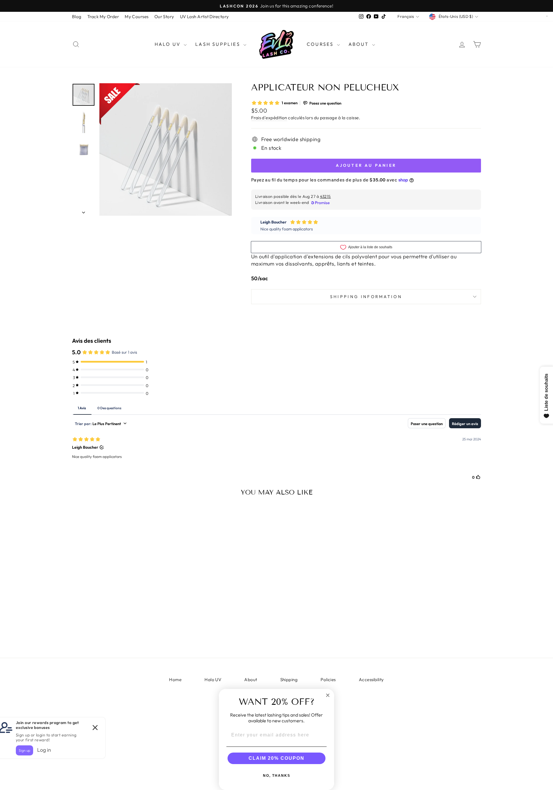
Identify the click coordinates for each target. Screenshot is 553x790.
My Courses (137, 16)
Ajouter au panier (120, 638)
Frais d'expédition (269, 117)
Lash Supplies (218, 44)
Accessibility (371, 679)
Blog (77, 16)
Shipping (289, 679)
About (360, 44)
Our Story (164, 16)
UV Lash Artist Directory (204, 16)
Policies (328, 679)
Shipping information (366, 296)
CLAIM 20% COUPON (276, 758)
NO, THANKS (276, 776)
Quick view (121, 600)
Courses (321, 44)
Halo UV (169, 44)
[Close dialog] (327, 695)
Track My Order (103, 16)
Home (175, 679)
